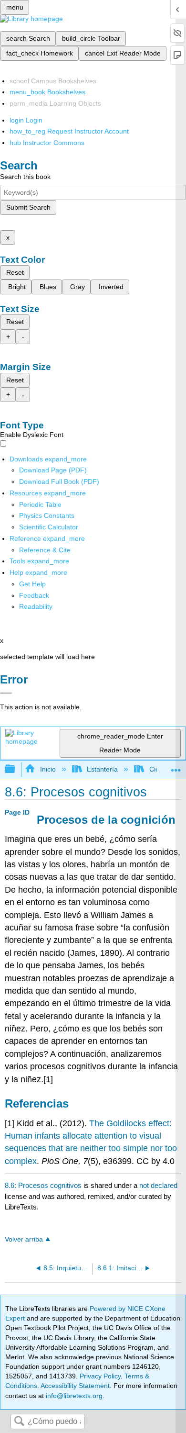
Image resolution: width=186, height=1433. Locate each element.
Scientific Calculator (48, 527)
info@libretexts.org (73, 1395)
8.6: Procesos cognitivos (43, 1185)
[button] (34, 595)
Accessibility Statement (75, 1385)
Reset (15, 272)
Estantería (102, 769)
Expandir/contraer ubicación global (176, 766)
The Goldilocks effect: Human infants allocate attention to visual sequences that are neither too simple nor (88, 1136)
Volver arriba (24, 1239)
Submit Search (28, 207)
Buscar (19, 1421)
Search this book (25, 176)
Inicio (47, 769)
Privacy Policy (100, 1376)
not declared (158, 1185)
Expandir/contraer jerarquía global (16, 769)
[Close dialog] (6, 693)
